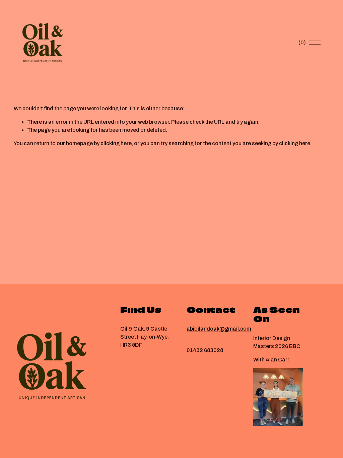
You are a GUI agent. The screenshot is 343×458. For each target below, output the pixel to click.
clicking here (116, 143)
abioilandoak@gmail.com (219, 329)
